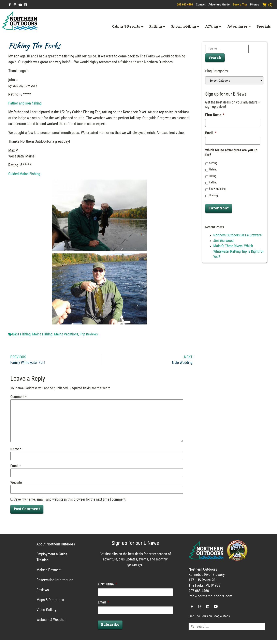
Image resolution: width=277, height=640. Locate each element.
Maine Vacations (66, 334)
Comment (18, 397)
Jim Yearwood (223, 241)
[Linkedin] (25, 5)
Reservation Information (55, 580)
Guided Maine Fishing (24, 173)
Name (15, 449)
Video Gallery (46, 609)
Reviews (43, 589)
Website (16, 483)
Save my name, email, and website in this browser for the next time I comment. (70, 499)
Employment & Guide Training (52, 557)
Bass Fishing (21, 334)
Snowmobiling (217, 189)
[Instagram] (15, 5)
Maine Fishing (42, 334)
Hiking (212, 176)
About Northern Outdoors (56, 544)
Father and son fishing (25, 103)
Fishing (213, 169)
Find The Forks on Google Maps (209, 616)
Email (15, 466)
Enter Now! (218, 208)
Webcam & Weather (51, 619)
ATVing (213, 163)
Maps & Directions (50, 599)
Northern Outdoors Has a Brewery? (238, 235)
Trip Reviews (89, 334)
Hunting (213, 195)
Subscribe (110, 625)
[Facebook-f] (10, 5)
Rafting (213, 182)
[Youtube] (20, 5)
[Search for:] (227, 49)
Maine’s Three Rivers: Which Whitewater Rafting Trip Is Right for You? (238, 251)
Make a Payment (49, 570)
